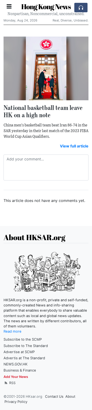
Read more (12, 331)
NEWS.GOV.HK (16, 364)
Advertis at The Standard (24, 358)
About (70, 396)
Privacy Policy (15, 402)
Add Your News (16, 377)
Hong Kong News (46, 6)
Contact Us (54, 396)
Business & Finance (20, 370)
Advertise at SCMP (19, 352)
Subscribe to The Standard (26, 346)
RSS (12, 383)
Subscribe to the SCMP (23, 339)
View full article (74, 146)
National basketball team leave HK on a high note (43, 111)
